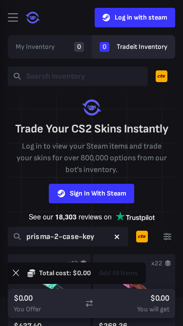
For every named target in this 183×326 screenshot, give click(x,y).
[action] (12, 17)
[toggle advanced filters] (167, 236)
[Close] (15, 273)
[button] (117, 236)
